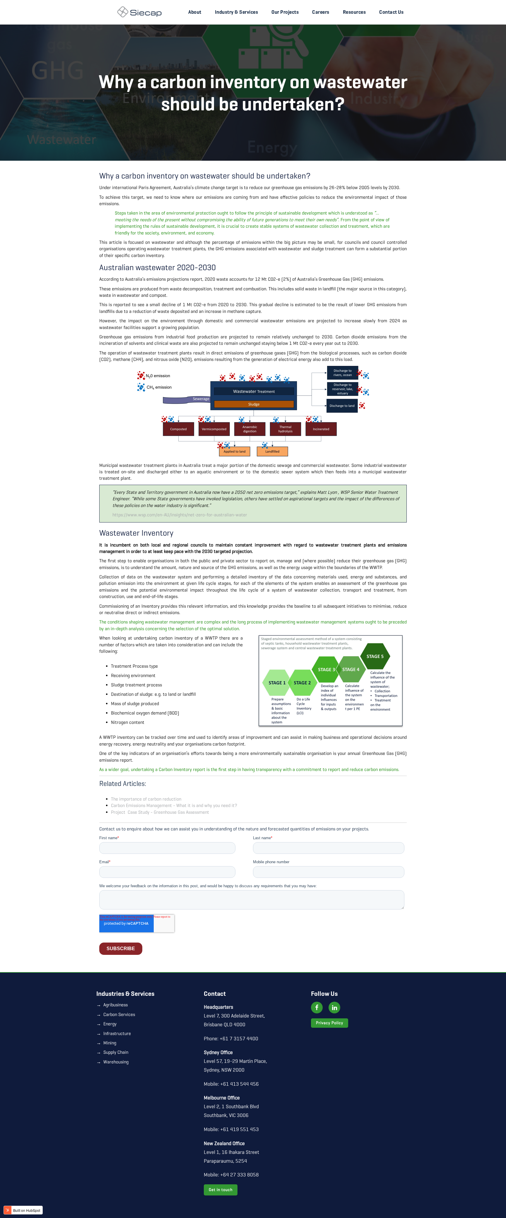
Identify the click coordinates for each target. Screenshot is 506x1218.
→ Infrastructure (113, 1033)
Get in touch (221, 1189)
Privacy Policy (329, 1022)
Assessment (160, 812)
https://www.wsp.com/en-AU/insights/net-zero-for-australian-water (179, 515)
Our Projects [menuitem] (285, 12)
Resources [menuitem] (354, 12)
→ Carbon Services (115, 1014)
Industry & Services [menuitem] (236, 12)
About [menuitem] (194, 12)
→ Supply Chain (112, 1052)
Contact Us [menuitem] (391, 12)
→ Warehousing (112, 1062)
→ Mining (106, 1043)
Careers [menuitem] (320, 12)
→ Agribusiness (112, 1005)
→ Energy (106, 1024)
